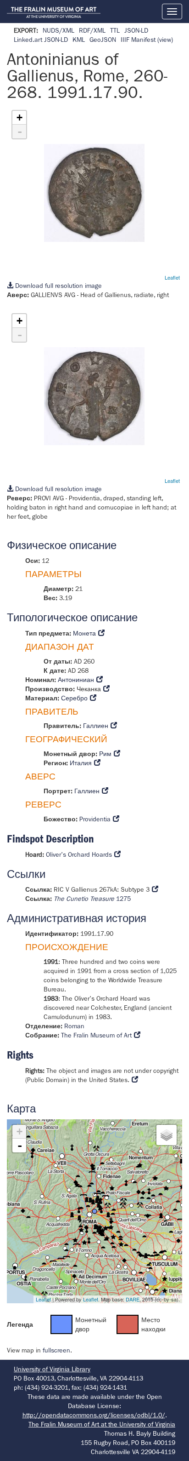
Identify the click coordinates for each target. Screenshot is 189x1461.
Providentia (95, 819)
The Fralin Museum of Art (96, 1035)
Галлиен (95, 726)
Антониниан (76, 680)
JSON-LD (136, 30)
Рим (105, 754)
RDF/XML (92, 30)
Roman (74, 1026)
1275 (92, 898)
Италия (81, 763)
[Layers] (166, 1135)
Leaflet (172, 277)
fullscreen (56, 1350)
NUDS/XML (58, 30)
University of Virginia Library (52, 1369)
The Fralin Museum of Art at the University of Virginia (101, 1424)
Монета (84, 633)
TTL (115, 30)
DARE (132, 1299)
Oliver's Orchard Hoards (79, 854)
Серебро (74, 698)
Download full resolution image (57, 285)
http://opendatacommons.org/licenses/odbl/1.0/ (93, 1415)
